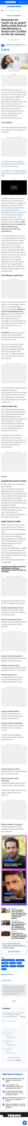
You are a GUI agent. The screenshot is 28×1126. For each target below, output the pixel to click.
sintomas (20, 966)
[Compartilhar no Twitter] (8, 50)
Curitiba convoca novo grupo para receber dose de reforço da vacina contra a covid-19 (13, 164)
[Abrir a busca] (25, 2)
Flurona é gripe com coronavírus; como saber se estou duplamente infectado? (14, 129)
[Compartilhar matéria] (22, 2)
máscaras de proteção (9, 111)
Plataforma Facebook (20, 990)
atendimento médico (8, 960)
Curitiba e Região (14, 6)
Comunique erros (8, 974)
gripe (19, 963)
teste (4, 969)
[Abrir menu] (2, 2)
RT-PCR (13, 966)
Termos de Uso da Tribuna (8, 990)
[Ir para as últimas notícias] (20, 2)
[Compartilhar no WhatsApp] (2, 50)
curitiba (12, 963)
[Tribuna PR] (14, 1115)
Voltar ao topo (6, 980)
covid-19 (5, 963)
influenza (5, 966)
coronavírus (20, 960)
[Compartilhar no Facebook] (5, 50)
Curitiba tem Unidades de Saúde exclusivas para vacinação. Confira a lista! (14, 173)
